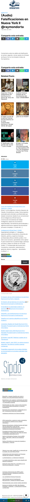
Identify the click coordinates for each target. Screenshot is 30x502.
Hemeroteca (4, 12)
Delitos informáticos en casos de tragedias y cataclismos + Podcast (14, 442)
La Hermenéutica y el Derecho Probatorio (13, 457)
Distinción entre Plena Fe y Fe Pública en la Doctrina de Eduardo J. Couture (14, 464)
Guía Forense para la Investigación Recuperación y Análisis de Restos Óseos (13, 480)
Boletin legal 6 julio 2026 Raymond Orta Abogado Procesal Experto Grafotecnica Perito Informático (15, 332)
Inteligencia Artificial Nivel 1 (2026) (11, 230)
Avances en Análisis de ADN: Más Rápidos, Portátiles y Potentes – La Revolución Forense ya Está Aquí (14, 486)
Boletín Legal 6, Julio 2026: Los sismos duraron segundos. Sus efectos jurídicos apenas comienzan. (15, 344)
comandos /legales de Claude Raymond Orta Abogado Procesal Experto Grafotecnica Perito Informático (15, 325)
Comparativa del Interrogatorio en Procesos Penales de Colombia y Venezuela (14, 454)
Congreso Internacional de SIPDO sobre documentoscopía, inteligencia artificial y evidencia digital (13, 473)
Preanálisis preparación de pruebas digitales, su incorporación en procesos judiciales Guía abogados (14, 351)
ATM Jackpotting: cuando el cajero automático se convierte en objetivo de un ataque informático (15, 421)
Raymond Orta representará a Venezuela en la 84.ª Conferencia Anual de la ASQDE (15, 410)
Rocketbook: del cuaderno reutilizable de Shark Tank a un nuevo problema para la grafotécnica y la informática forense (15, 401)
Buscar (3, 259)
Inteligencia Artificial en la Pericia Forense (13, 413)
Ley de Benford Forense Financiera (12, 476)
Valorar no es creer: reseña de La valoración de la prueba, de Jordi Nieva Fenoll (15, 451)
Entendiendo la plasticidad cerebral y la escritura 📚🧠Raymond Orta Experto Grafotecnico (12, 308)
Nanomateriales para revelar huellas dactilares (15, 482)
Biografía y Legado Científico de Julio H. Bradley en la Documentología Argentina (13, 397)
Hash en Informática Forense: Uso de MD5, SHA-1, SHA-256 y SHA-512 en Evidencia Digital (14, 437)
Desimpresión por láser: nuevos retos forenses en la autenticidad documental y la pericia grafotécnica (15, 406)
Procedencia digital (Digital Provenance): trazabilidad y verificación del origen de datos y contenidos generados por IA (15, 432)
